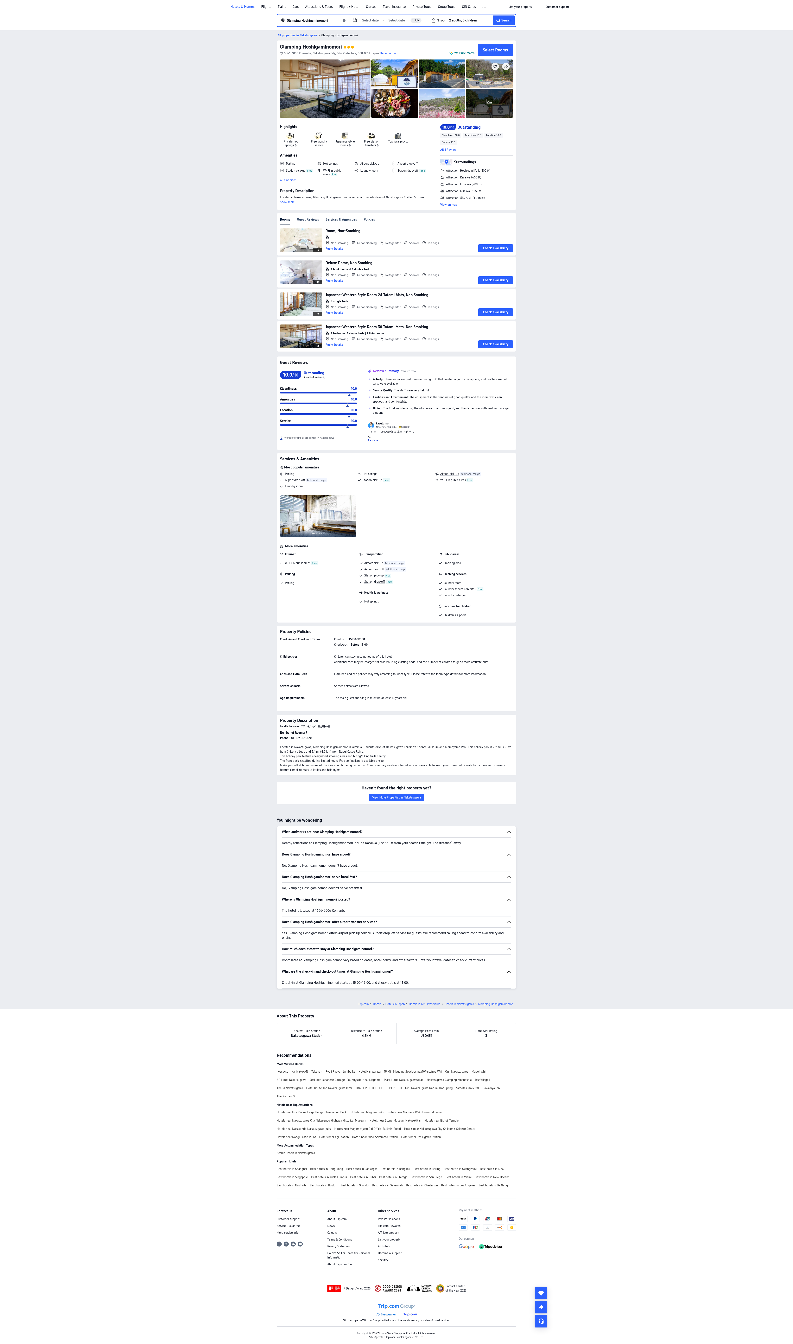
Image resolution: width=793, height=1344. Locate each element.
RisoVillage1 (482, 1079)
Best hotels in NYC (492, 1169)
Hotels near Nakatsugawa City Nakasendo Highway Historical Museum (321, 1120)
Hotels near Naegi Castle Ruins (296, 1137)
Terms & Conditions (339, 1239)
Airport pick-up (449, 473)
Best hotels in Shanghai (292, 1169)
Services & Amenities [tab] (341, 219)
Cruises (371, 7)
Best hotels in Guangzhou (460, 1169)
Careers (332, 1232)
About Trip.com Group (341, 1264)
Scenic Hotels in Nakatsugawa (296, 1153)
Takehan (316, 1071)
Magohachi (479, 1071)
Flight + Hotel (349, 7)
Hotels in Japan (395, 1004)
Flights (266, 7)
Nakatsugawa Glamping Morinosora (449, 1079)
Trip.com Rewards (389, 1226)
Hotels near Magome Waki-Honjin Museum (415, 1112)
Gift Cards (469, 7)
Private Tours (421, 7)
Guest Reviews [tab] (308, 219)
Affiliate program (388, 1232)
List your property (389, 1239)
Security (383, 1260)
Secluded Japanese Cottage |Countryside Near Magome (345, 1079)
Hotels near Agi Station (334, 1137)
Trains (282, 7)
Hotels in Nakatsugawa (459, 1004)
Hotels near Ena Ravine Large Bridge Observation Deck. (312, 1112)
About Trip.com (337, 1219)
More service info (288, 1232)
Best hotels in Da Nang (493, 1185)
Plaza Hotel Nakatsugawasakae (404, 1079)
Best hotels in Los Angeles (458, 1185)
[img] (325, 88)
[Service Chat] (541, 1321)
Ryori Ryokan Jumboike (340, 1071)
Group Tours (446, 7)
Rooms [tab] (285, 219)
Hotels (377, 1004)
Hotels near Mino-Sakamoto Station (375, 1137)
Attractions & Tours (319, 7)
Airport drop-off (295, 480)
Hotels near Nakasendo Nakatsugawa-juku (304, 1128)
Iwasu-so (282, 1071)
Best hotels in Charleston (422, 1185)
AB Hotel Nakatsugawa (291, 1079)
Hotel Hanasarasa (370, 1071)
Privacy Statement (339, 1246)
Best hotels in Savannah (387, 1185)
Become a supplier (389, 1253)
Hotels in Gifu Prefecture (424, 1004)
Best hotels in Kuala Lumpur (329, 1177)
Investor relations (389, 1219)
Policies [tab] (369, 219)
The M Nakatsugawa (290, 1088)
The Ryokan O (286, 1096)
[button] (484, 7)
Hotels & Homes (242, 7)
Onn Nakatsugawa (456, 1071)
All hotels (384, 1246)
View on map (448, 204)
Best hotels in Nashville (291, 1185)
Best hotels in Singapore (292, 1177)
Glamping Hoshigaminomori (311, 47)
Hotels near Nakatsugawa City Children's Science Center (439, 1128)
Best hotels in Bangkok (395, 1169)
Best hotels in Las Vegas (361, 1169)
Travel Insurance (394, 7)
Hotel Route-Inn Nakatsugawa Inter (329, 1088)
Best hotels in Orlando (355, 1185)
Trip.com (363, 1004)
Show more (287, 202)
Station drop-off (374, 581)
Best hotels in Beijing (426, 1169)
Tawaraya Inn (491, 1088)
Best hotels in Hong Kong (326, 1169)
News (331, 1226)
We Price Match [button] (464, 53)
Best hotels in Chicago (393, 1177)
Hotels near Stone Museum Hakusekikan (395, 1120)
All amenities (288, 180)
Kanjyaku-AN (300, 1071)
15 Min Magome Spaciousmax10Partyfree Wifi (413, 1071)
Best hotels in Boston (323, 1185)
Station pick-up (372, 480)
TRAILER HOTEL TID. (368, 1088)
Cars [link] (296, 7)
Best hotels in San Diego (426, 1177)
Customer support (288, 1219)
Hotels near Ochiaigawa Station (421, 1137)
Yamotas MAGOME (468, 1088)
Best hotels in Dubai (363, 1177)
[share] (541, 1307)
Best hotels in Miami (458, 1177)
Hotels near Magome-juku (367, 1112)
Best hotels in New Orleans (492, 1177)
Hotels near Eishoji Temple (442, 1120)
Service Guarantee (288, 1226)
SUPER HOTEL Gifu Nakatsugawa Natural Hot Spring (419, 1088)
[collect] (541, 1293)
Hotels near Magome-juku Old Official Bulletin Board (367, 1128)
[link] (520, 6)
